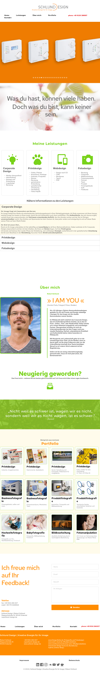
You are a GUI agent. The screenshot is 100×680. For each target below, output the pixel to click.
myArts (50, 648)
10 (50, 77)
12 (54, 77)
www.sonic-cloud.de (55, 642)
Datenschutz (74, 660)
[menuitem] (7, 15)
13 (56, 77)
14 (58, 77)
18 (66, 77)
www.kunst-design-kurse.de (58, 646)
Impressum (24, 660)
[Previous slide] (5, 52)
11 (52, 77)
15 (60, 77)
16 (62, 77)
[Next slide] (95, 52)
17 (64, 77)
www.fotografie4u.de (55, 640)
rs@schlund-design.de (9, 617)
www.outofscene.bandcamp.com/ (60, 644)
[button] (50, 206)
